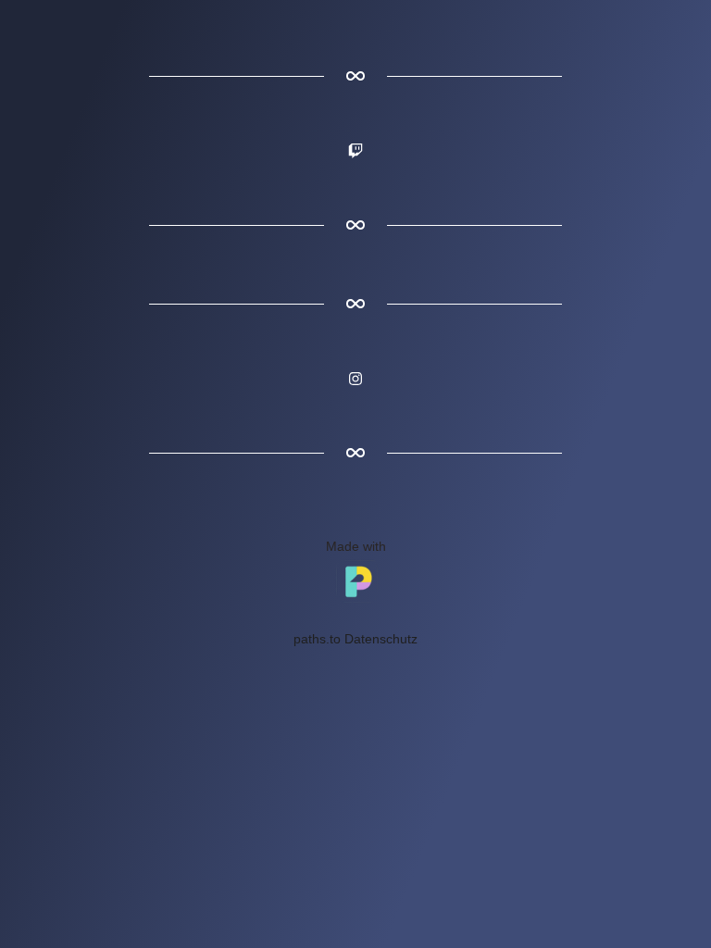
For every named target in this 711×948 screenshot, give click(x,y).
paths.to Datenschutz (355, 638)
